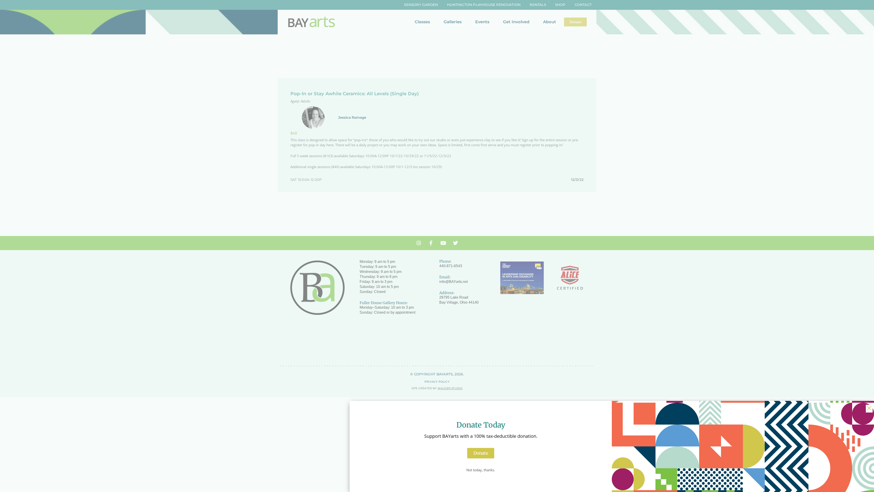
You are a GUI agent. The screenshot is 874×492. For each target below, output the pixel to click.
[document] (437, 246)
